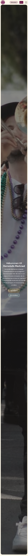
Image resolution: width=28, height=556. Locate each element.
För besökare (14, 290)
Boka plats (14, 2)
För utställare (14, 295)
